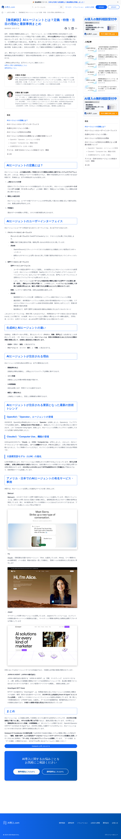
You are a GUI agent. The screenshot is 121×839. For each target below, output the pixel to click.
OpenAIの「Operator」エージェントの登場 (24, 139)
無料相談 (101, 7)
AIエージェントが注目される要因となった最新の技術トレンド (29, 136)
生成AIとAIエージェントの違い (18, 128)
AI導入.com (10, 7)
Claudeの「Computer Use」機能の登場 (23, 143)
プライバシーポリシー (111, 834)
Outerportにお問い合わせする (41, 746)
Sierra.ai (10, 497)
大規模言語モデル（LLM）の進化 (20, 146)
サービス (68, 7)
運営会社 (106, 823)
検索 (61, 7)
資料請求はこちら (11, 68)
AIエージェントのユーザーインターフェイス (23, 124)
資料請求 (113, 7)
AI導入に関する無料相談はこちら (16, 65)
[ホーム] (2, 12)
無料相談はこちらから (26, 772)
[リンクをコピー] (76, 28)
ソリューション (78, 7)
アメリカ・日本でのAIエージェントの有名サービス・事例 (28, 150)
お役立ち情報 (89, 7)
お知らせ (115, 823)
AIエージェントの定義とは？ (17, 120)
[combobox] (47, 7)
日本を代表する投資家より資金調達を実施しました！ (66, 2)
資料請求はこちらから (55, 772)
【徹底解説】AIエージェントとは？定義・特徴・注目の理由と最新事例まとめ (41, 12)
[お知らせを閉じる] (117, 2)
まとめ (9, 154)
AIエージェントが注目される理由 (19, 132)
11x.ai (10, 558)
